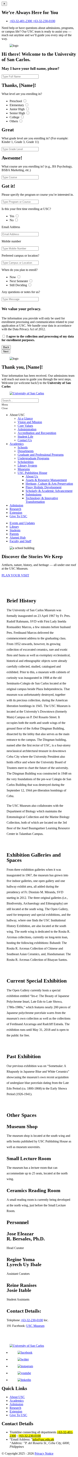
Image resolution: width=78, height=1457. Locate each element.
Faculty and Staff (20, 541)
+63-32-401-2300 (21, 21)
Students (15, 530)
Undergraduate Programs (33, 458)
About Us (32, 476)
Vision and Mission (30, 422)
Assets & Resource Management (46, 480)
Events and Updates (22, 523)
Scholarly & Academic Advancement (49, 491)
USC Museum (35, 1325)
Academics (17, 444)
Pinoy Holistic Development (43, 487)
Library (14, 526)
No (12, 220)
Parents (14, 534)
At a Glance (25, 418)
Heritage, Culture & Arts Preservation (49, 483)
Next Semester (19, 281)
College (15, 117)
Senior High (18, 113)
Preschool (16, 101)
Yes (12, 216)
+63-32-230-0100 (44, 21)
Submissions (33, 494)
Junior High (17, 109)
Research (15, 509)
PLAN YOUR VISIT (15, 575)
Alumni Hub (18, 537)
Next (6, 351)
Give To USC (18, 516)
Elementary (17, 105)
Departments (26, 451)
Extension (16, 512)
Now (13, 277)
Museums (24, 469)
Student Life (25, 436)
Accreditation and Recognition (37, 433)
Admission (16, 505)
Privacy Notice (44, 1453)
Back (6, 347)
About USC (17, 1397)
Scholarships (26, 462)
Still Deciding (19, 285)
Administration (27, 429)
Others (14, 121)
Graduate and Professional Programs (41, 454)
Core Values (25, 425)
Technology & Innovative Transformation (42, 499)
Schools (23, 447)
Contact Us (25, 440)
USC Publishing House (32, 472)
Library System (27, 465)
